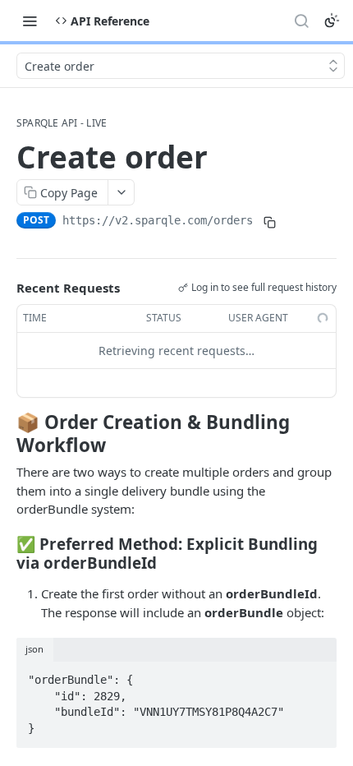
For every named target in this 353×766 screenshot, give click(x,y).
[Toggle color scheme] (332, 20)
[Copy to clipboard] (269, 222)
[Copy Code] (317, 675)
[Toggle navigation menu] (29, 20)
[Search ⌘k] (301, 20)
